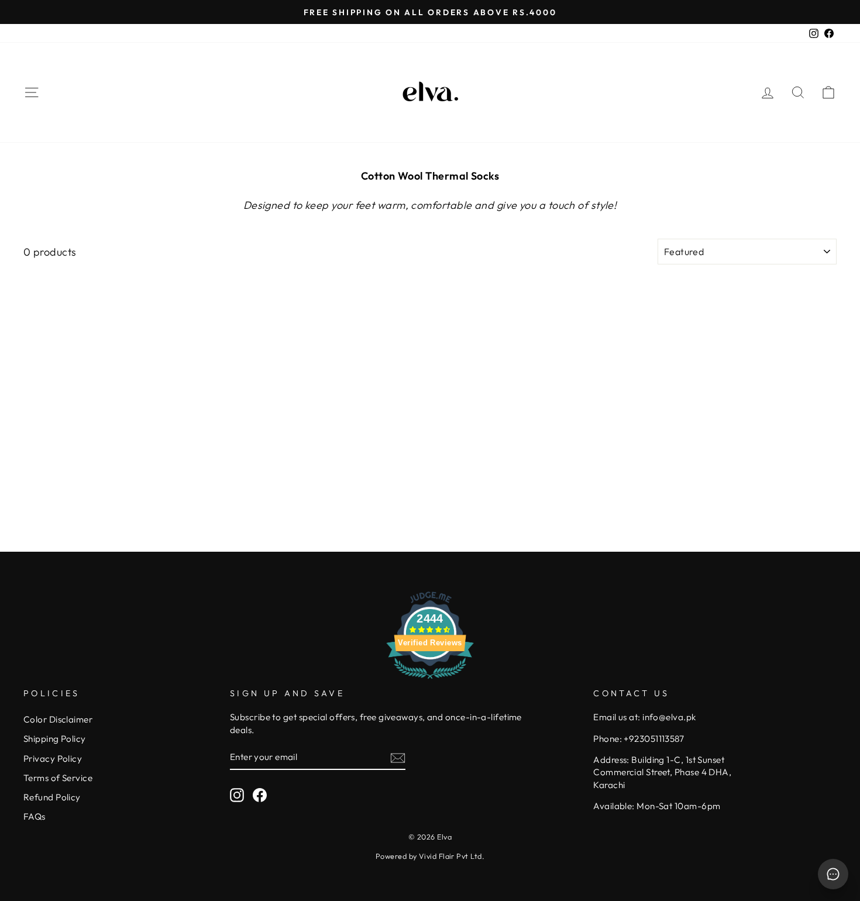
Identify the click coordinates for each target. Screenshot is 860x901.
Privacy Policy (52, 758)
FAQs (34, 816)
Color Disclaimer (57, 719)
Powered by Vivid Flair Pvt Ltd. (430, 856)
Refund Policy (52, 797)
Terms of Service (57, 777)
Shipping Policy (54, 738)
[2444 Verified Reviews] (430, 680)
